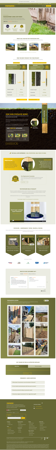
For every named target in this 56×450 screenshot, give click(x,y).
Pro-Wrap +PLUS (10, 424)
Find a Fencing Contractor (22, 424)
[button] (9, 282)
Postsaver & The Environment (42, 424)
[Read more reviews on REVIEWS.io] (43, 291)
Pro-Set (19, 429)
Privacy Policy (42, 428)
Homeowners (9, 427)
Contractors (9, 429)
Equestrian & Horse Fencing (33, 427)
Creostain (19, 430)
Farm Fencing (31, 424)
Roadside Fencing (31, 433)
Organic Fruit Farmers (11, 433)
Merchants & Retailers (11, 430)
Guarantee (41, 425)
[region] (28, 282)
